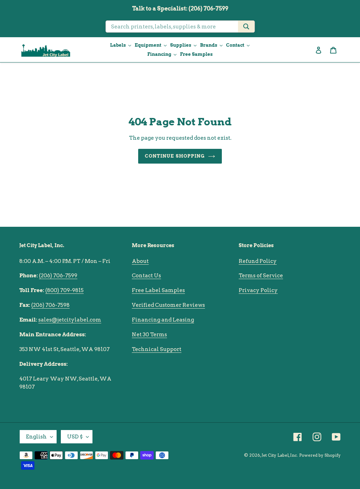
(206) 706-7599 (58, 275)
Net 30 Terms (149, 334)
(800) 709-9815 (64, 290)
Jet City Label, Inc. (280, 455)
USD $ (75, 437)
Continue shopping (175, 156)
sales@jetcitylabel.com (69, 320)
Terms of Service (261, 275)
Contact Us (146, 275)
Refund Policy (258, 261)
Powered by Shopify (320, 455)
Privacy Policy (258, 290)
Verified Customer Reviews (168, 305)
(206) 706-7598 (50, 305)
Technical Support (156, 349)
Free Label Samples (158, 290)
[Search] (246, 26)
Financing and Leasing (163, 320)
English (36, 437)
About (140, 261)
